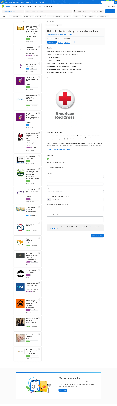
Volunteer (29, 6)
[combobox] (48, 11)
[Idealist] (6, 6)
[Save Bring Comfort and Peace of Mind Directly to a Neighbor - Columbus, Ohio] (39, 113)
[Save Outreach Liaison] (39, 270)
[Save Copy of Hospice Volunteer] (39, 238)
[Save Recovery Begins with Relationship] (39, 318)
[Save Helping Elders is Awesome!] (39, 334)
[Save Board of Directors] (39, 63)
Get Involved (14, 6)
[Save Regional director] (39, 156)
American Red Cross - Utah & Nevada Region (60, 34)
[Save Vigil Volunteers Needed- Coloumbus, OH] (39, 77)
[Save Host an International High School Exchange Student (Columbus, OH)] (39, 133)
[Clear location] (88, 11)
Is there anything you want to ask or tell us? (57, 204)
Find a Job (22, 6)
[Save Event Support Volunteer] (39, 223)
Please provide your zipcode (54, 215)
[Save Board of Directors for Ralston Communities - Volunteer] (39, 253)
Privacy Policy (93, 227)
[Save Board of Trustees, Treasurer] (39, 349)
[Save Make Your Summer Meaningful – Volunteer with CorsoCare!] (39, 95)
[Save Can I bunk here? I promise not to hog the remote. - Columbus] (39, 299)
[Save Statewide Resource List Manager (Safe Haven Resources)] (39, 283)
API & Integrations (48, 6)
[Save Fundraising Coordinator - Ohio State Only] (39, 47)
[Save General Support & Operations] (39, 207)
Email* (48, 188)
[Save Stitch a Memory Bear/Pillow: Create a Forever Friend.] (39, 189)
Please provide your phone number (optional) (58, 196)
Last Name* (50, 181)
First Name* (50, 173)
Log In (109, 6)
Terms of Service (54, 228)
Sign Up (113, 6)
